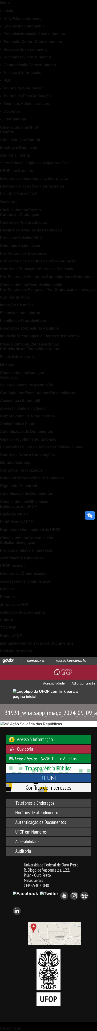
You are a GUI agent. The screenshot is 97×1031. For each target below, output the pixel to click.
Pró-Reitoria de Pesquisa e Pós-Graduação (38, 261)
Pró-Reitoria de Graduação (24, 253)
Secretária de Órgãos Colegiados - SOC (35, 163)
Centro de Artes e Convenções (27, 455)
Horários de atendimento (36, 812)
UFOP (23, 18)
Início (8, 11)
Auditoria (23, 851)
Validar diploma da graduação (26, 385)
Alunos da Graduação (23, 88)
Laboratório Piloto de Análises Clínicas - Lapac (41, 447)
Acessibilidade (53, 683)
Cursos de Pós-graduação (23, 222)
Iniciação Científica (17, 305)
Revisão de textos (16, 651)
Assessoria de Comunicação (26, 581)
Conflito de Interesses (48, 787)
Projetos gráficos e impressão (26, 550)
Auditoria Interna (15, 155)
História (7, 132)
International (15, 119)
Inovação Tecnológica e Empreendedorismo (39, 336)
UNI (48, 778)
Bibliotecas (27, 57)
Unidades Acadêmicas (20, 246)
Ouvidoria (8, 202)
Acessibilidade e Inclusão (23, 408)
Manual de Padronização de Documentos (36, 643)
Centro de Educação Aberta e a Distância (36, 269)
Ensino (24, 26)
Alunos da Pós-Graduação (27, 96)
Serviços (25, 49)
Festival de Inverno (17, 357)
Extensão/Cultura (33, 42)
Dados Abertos (64, 758)
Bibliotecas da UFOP (18, 506)
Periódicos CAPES (17, 522)
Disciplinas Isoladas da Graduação (31, 230)
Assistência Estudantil (20, 401)
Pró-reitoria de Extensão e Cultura (30, 349)
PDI (7, 80)
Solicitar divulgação (17, 543)
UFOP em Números (17, 171)
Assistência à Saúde (18, 424)
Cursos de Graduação (19, 215)
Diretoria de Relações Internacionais (32, 186)
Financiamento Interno (20, 313)
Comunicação (30, 65)
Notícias (7, 589)
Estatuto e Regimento (19, 148)
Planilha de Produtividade (23, 321)
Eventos (7, 597)
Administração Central (20, 140)
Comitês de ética (15, 297)
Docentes (12, 111)
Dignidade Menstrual (18, 486)
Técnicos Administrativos (26, 104)
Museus (7, 364)
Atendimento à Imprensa (22, 558)
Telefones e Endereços (34, 803)
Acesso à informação (71, 660)
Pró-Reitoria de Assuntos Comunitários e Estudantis (46, 277)
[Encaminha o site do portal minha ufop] (63, 672)
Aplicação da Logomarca (22, 612)
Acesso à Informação (22, 73)
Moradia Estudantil (16, 463)
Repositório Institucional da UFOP (30, 530)
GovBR (8, 660)
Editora (6, 620)
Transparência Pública (48, 768)
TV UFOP (8, 628)
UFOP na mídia (13, 566)
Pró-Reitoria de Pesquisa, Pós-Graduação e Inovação (47, 290)
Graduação (9, 377)
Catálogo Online (14, 514)
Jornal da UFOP (14, 605)
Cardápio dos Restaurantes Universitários (37, 393)
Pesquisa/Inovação (34, 34)
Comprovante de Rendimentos (27, 416)
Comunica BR (36, 660)
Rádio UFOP (11, 636)
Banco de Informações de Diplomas (32, 478)
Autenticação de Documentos (26, 432)
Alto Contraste (83, 683)
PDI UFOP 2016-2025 (18, 194)
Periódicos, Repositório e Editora (29, 328)
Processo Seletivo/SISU (21, 238)
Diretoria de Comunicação (23, 574)
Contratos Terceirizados (21, 470)
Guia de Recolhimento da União (28, 439)
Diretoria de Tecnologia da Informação (34, 179)
